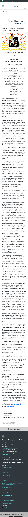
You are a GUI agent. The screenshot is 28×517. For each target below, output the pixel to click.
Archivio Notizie (5, 498)
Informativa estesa (18, 516)
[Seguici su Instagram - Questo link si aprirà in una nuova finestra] (4, 507)
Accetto (11, 516)
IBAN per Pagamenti (6, 487)
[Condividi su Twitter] (24, 23)
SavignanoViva (10, 406)
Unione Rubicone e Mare (7, 503)
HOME (2, 12)
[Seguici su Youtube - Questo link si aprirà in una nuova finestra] (6, 507)
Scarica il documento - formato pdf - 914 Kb (14, 417)
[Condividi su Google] (22, 23)
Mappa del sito (5, 492)
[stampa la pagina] (4, 25)
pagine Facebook (17, 404)
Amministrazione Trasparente (8, 478)
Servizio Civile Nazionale (7, 495)
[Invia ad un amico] (6, 25)
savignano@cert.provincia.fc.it (11, 448)
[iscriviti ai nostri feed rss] (8, 25)
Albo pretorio (4, 480)
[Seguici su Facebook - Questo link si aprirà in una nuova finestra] (2, 507)
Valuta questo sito (14, 429)
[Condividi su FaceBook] (20, 23)
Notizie (6, 12)
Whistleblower (5, 472)
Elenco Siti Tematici (6, 489)
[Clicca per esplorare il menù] (3, 5)
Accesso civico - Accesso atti (8, 467)
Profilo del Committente (7, 475)
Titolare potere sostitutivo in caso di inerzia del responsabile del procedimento (12, 484)
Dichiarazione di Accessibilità (8, 500)
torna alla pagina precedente (8, 422)
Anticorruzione (5, 470)
